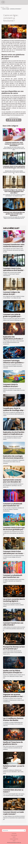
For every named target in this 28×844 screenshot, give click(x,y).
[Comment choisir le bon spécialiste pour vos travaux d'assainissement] (14, 543)
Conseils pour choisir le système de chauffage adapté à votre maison (14, 410)
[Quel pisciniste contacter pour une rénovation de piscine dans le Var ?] (14, 471)
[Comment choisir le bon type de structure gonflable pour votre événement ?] (14, 519)
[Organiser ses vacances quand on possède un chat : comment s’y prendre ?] (14, 686)
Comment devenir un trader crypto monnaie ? (13, 813)
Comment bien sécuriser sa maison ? (13, 791)
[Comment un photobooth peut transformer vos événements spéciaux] (14, 495)
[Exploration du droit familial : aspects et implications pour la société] (14, 424)
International (14, 835)
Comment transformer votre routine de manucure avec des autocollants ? (14, 144)
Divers (7, 7)
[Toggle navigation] (3, 2)
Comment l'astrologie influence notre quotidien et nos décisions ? (13, 362)
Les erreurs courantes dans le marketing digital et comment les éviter (14, 601)
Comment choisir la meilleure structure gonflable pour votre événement (10, 387)
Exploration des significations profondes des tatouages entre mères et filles (13, 340)
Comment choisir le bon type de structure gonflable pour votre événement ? (14, 529)
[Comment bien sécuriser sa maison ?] (14, 781)
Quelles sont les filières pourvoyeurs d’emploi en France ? (12, 672)
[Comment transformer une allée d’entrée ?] (14, 614)
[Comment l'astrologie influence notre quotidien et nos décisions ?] (14, 352)
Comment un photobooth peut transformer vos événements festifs (12, 577)
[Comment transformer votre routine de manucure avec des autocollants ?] (14, 134)
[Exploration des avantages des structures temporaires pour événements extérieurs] (14, 448)
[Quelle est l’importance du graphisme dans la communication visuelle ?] (14, 734)
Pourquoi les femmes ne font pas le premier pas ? (14, 648)
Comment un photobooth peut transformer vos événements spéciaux (12, 505)
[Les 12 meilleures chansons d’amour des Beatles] (14, 710)
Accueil (2, 7)
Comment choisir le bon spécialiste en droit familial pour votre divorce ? (14, 167)
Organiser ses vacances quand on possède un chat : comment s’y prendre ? (13, 696)
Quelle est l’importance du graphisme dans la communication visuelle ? (13, 744)
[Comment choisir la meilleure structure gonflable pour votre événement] (14, 376)
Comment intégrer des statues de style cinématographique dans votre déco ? (14, 191)
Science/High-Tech (14, 839)
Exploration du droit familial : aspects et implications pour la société (14, 434)
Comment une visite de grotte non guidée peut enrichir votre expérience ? (14, 213)
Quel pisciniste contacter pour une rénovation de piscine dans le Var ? (12, 482)
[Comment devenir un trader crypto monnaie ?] (14, 804)
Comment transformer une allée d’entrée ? (13, 624)
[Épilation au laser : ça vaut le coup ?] (14, 758)
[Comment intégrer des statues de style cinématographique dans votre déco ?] (14, 182)
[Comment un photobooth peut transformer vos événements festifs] (14, 567)
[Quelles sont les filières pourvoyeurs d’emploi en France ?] (14, 662)
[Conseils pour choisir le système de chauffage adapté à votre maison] (14, 400)
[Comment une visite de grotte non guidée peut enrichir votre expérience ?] (14, 204)
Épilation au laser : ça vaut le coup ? (13, 767)
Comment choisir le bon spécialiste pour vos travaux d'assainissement (13, 553)
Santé (14, 837)
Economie (14, 833)
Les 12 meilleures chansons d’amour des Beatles (13, 719)
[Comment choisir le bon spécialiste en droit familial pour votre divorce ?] (14, 158)
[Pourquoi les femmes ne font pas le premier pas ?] (14, 638)
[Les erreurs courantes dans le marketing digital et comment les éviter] (14, 591)
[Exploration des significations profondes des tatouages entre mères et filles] (14, 328)
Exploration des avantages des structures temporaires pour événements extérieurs (13, 458)
